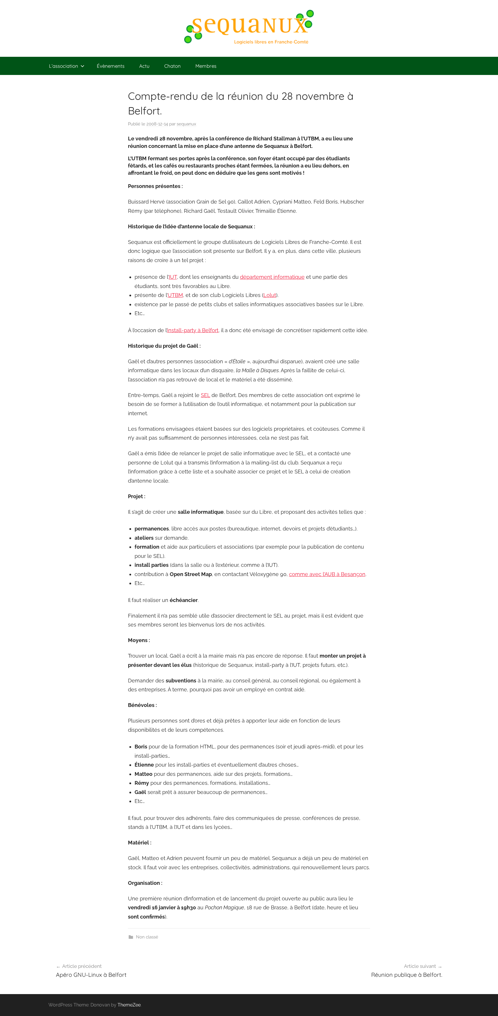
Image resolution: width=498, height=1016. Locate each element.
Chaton (172, 66)
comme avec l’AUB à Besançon (327, 574)
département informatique (272, 277)
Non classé (147, 937)
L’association (63, 66)
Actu (144, 66)
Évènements (110, 66)
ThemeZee (129, 1005)
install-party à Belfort (192, 330)
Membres (205, 66)
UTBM (175, 295)
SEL (205, 395)
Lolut (269, 295)
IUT (173, 277)
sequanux (186, 124)
